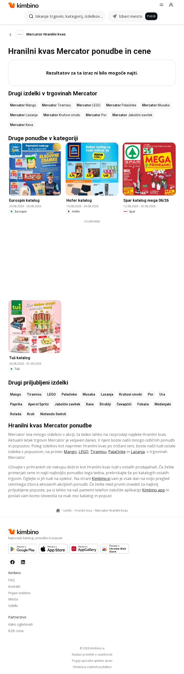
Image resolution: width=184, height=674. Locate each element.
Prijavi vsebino (19, 593)
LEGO (51, 394)
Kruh (30, 414)
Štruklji (105, 404)
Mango (15, 394)
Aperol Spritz (38, 404)
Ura (162, 394)
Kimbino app (153, 490)
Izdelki (13, 605)
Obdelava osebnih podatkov (92, 667)
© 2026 (92, 648)
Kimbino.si (101, 478)
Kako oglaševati (20, 624)
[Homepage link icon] (58, 511)
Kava (90, 404)
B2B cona (15, 630)
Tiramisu (34, 394)
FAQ (11, 580)
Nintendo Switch (53, 414)
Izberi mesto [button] (130, 16)
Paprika (16, 404)
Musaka (89, 394)
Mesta (13, 599)
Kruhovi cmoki (130, 394)
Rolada (15, 414)
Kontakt (14, 586)
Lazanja (107, 394)
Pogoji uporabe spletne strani (92, 661)
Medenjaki (163, 404)
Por (151, 394)
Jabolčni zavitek (67, 404)
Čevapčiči (124, 404)
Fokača (143, 404)
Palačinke (69, 394)
